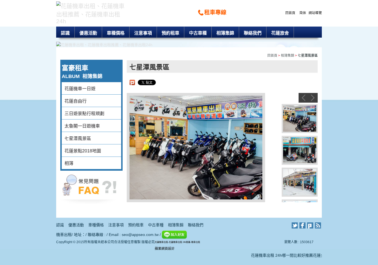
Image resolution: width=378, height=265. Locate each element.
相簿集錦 (225, 33)
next (313, 98)
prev (303, 98)
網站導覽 (315, 13)
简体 (302, 13)
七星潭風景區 (77, 138)
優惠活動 (88, 33)
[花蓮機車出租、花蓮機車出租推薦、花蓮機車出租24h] (91, 12)
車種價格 (116, 33)
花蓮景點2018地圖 (82, 151)
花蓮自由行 (75, 101)
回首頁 (290, 13)
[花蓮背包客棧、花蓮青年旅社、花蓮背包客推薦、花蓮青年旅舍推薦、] (89, 187)
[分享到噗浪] (310, 225)
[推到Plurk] (132, 82)
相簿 (68, 163)
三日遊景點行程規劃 (84, 113)
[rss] (318, 225)
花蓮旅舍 (280, 33)
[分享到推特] (295, 225)
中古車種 (198, 33)
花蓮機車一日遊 (79, 88)
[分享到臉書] (302, 225)
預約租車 (170, 33)
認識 (65, 33)
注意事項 (143, 33)
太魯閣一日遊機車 (82, 126)
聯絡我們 (253, 33)
